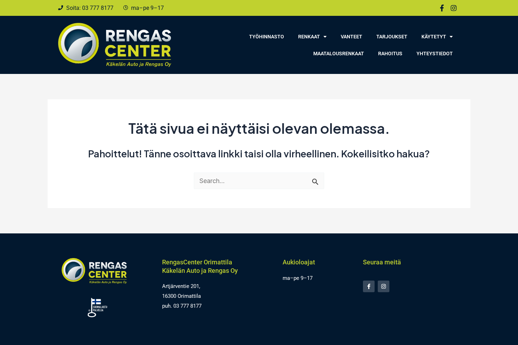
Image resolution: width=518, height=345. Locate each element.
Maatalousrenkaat (338, 53)
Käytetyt (433, 36)
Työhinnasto (266, 36)
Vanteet (351, 36)
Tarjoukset (391, 36)
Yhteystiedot (435, 53)
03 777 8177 (187, 306)
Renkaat (309, 36)
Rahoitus (390, 53)
